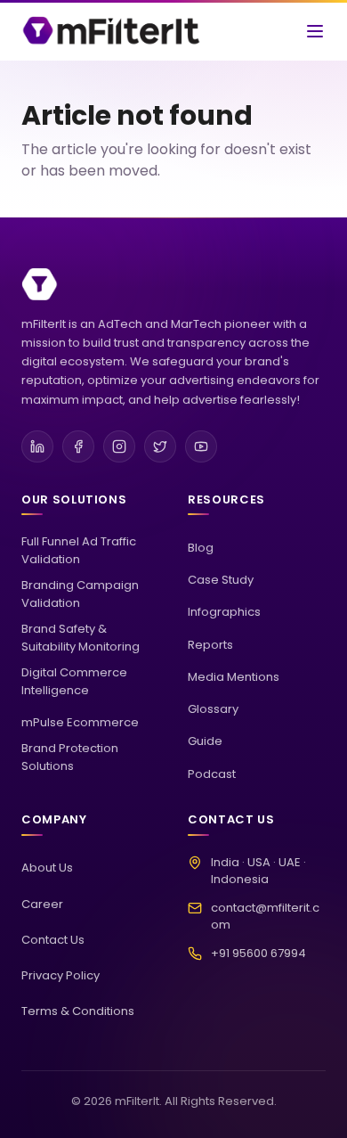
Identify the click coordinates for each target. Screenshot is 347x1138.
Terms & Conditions (77, 1011)
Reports (210, 644)
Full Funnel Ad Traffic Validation (78, 550)
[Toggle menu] (315, 31)
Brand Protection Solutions (69, 757)
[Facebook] (78, 446)
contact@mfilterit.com (265, 916)
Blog (201, 547)
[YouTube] (201, 446)
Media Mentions (233, 676)
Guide (205, 741)
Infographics (224, 611)
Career (42, 904)
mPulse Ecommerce (80, 722)
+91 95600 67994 (258, 953)
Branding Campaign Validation (80, 594)
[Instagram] (119, 446)
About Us (47, 867)
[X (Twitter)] (160, 446)
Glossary (213, 708)
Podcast (212, 773)
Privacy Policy (60, 975)
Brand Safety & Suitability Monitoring (80, 637)
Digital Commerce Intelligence (74, 681)
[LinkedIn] (37, 446)
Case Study (221, 579)
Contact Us (53, 939)
